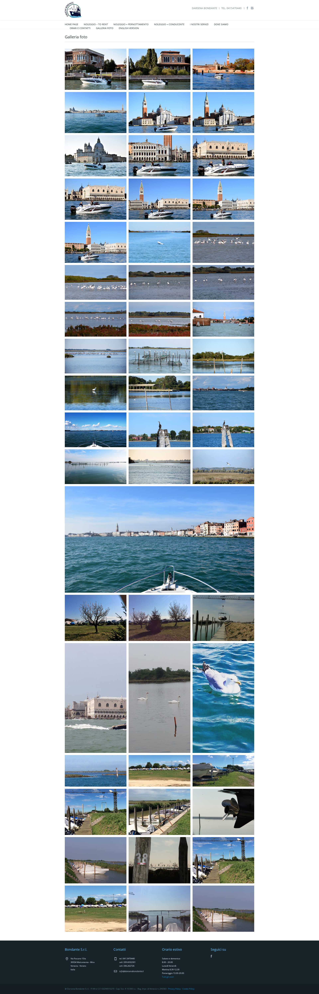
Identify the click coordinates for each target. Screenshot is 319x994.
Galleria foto (104, 28)
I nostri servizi (199, 24)
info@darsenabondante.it (131, 971)
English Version (129, 28)
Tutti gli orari (168, 976)
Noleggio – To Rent (96, 24)
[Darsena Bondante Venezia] (73, 9)
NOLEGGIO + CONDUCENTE (169, 24)
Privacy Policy (174, 988)
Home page (71, 24)
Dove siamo (221, 24)
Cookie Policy (188, 988)
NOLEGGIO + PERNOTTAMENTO (131, 24)
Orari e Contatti (80, 28)
